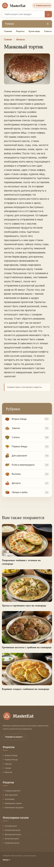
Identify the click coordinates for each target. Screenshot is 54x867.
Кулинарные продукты (14, 807)
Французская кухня (13, 834)
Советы (48, 31)
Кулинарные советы (13, 803)
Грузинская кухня (12, 843)
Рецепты (20, 31)
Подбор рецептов (42, 6)
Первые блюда (11, 760)
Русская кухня (11, 826)
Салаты (8, 768)
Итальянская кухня (12, 830)
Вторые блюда (11, 755)
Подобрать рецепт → (15, 737)
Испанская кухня (12, 839)
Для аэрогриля (11, 795)
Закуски (8, 764)
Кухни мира (34, 31)
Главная (8, 31)
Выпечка (8, 772)
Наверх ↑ (6, 860)
